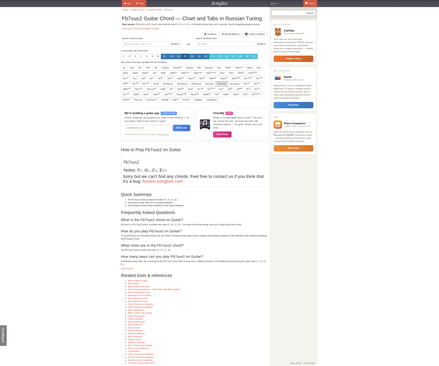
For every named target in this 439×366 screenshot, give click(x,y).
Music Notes (133, 283)
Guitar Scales (134, 328)
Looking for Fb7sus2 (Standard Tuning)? (140, 28)
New (129, 3)
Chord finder (133, 351)
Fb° (156, 68)
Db (171, 56)
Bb (206, 56)
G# (240, 56)
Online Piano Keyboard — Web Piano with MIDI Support (154, 289)
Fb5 (199, 68)
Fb (185, 56)
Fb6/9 (135, 73)
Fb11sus (138, 100)
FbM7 (180, 78)
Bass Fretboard (135, 336)
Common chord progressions (141, 363)
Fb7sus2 (222, 84)
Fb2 (219, 68)
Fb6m (125, 73)
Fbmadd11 (212, 100)
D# (219, 56)
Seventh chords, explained (140, 360)
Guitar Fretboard (135, 330)
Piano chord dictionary (138, 348)
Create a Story (293, 58)
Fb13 (186, 99)
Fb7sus (151, 89)
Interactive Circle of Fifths (139, 295)
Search (175, 44)
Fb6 (258, 68)
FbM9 (207, 94)
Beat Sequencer (135, 325)
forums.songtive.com (163, 181)
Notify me (181, 127)
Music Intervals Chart (137, 298)
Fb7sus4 (209, 84)
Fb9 (176, 99)
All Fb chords (127, 269)
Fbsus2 (165, 68)
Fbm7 (191, 78)
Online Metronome (136, 322)
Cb (164, 56)
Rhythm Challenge (136, 342)
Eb (178, 56)
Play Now (293, 105)
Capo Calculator (135, 319)
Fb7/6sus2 (168, 84)
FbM (145, 73)
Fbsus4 (189, 68)
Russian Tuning (154, 10)
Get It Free (222, 134)
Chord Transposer (136, 316)
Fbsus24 (209, 68)
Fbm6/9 (164, 100)
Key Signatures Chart (138, 301)
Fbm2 (250, 68)
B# (254, 56)
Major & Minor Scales (138, 281)
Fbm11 (181, 94)
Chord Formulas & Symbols (140, 304)
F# (233, 56)
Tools (141, 3)
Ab (199, 56)
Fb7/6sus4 (182, 84)
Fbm (132, 68)
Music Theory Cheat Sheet (140, 345)
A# (247, 56)
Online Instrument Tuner (139, 292)
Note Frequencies (136, 310)
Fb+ (140, 68)
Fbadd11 (198, 100)
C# (212, 56)
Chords (125, 10)
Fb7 (155, 73)
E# (227, 56)
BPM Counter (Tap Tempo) (140, 313)
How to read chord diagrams (141, 357)
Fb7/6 (156, 84)
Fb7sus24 (234, 84)
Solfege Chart (134, 339)
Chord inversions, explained (141, 354)
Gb (192, 56)
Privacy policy (163, 134)
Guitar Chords (137, 10)
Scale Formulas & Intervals (140, 307)
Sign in (311, 3)
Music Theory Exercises (139, 286)
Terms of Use (295, 363)
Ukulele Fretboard (136, 333)
